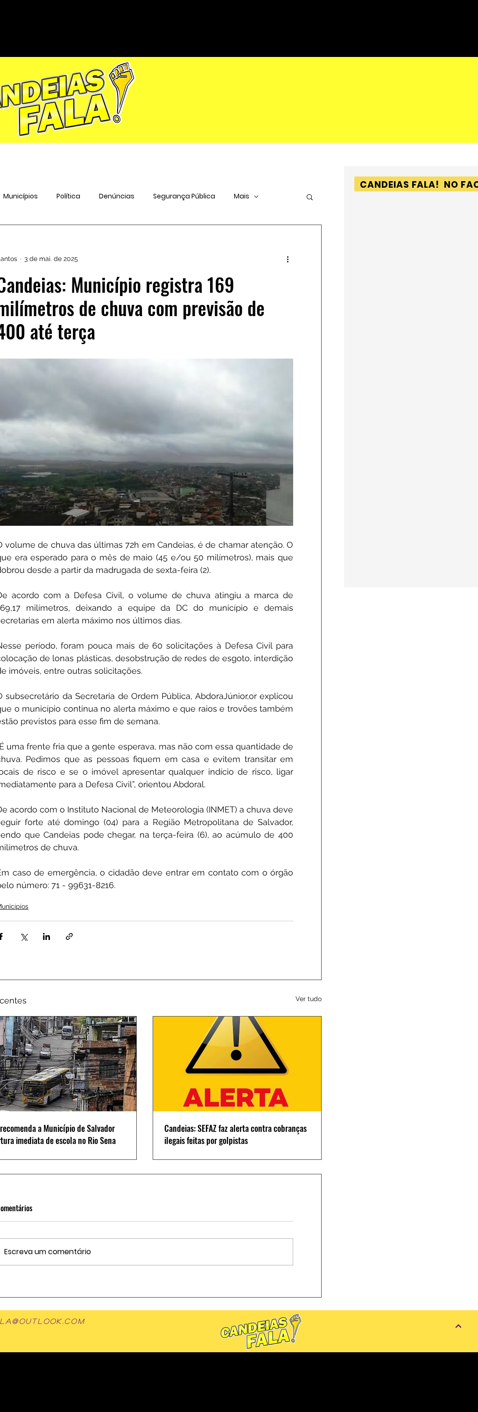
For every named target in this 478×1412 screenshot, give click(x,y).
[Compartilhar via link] (69, 936)
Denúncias (116, 196)
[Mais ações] (287, 258)
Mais (241, 196)
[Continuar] (458, 1326)
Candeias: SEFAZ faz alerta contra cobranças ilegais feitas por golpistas (235, 1134)
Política (68, 196)
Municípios (20, 196)
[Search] (458, 14)
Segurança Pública (184, 196)
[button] (309, 196)
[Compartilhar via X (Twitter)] (23, 936)
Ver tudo (308, 999)
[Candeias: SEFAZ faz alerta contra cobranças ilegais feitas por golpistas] (237, 1064)
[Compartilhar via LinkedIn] (46, 936)
